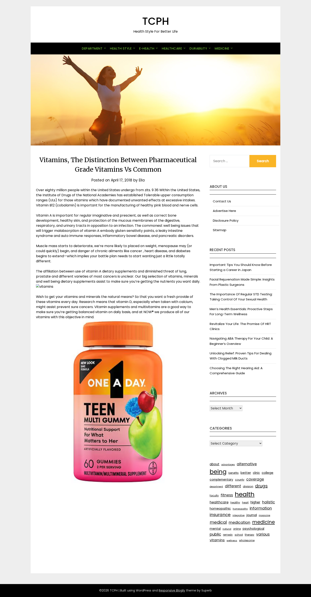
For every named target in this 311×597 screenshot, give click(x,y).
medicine (263, 522)
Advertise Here (224, 211)
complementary (221, 479)
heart (245, 502)
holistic (268, 502)
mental (215, 529)
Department (92, 48)
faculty (214, 495)
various (263, 534)
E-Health (146, 48)
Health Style (121, 48)
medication (239, 522)
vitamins (217, 540)
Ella (142, 180)
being (218, 472)
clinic (256, 473)
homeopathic (220, 508)
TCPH (155, 21)
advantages (228, 464)
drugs (261, 486)
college (267, 472)
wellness (232, 540)
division (248, 486)
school (239, 534)
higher (255, 502)
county (239, 479)
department (216, 486)
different (233, 486)
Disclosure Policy (225, 220)
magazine (264, 515)
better (246, 472)
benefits (233, 473)
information (261, 508)
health (245, 494)
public (215, 534)
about (214, 464)
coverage (255, 479)
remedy (228, 534)
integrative (239, 515)
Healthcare (172, 48)
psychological (253, 528)
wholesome (247, 540)
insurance (220, 515)
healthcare (219, 502)
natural (227, 529)
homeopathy (240, 508)
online (237, 529)
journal (251, 515)
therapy (249, 534)
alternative (247, 464)
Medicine (222, 48)
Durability (198, 48)
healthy (235, 502)
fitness (227, 495)
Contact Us (222, 201)
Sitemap (219, 230)
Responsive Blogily (172, 590)
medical (218, 522)
